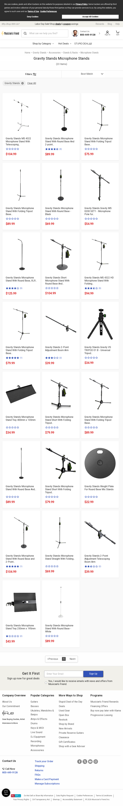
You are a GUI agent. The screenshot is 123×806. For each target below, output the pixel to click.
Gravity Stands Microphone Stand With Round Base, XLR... (21, 279)
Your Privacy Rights (21, 799)
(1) (21, 358)
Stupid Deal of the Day (70, 701)
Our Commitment (11, 706)
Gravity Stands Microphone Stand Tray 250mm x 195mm (21, 627)
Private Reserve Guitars (71, 732)
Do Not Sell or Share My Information (38, 796)
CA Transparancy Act (41, 799)
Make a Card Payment (47, 779)
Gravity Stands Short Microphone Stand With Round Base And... (57, 280)
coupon (67, 24)
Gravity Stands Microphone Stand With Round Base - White (59, 628)
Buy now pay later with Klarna (105, 710)
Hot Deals (63, 43)
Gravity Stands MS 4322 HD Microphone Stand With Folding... (99, 280)
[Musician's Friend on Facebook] (79, 761)
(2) (60, 358)
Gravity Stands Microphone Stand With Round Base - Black (59, 211)
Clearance (64, 737)
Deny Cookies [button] (32, 17)
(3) (60, 149)
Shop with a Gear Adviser (72, 746)
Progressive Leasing (101, 715)
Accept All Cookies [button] (90, 17)
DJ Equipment (38, 736)
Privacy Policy (81, 4)
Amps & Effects (39, 719)
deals (58, 24)
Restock (63, 719)
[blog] (14, 714)
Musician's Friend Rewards (104, 701)
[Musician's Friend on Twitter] (85, 761)
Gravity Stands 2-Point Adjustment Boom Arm (57, 349)
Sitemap (56, 799)
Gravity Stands (39, 52)
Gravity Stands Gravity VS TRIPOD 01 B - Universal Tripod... (97, 350)
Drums (34, 723)
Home (27, 52)
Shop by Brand (66, 724)
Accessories (55, 52)
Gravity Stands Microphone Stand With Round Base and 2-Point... (20, 558)
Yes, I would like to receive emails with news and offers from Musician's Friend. (80, 683)
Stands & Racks (70, 52)
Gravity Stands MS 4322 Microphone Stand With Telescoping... (18, 141)
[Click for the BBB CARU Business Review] (16, 795)
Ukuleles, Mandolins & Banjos (42, 712)
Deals (62, 706)
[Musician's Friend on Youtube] (90, 761)
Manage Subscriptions (47, 783)
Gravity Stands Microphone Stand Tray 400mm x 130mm (21, 418)
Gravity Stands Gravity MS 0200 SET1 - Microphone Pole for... (98, 211)
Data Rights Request (65, 796)
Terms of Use (33, 11)
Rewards (100, 24)
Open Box (64, 715)
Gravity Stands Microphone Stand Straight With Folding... (60, 557)
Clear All (31, 83)
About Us (7, 701)
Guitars (34, 701)
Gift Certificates (67, 741)
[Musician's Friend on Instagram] (95, 761)
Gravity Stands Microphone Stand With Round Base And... (21, 488)
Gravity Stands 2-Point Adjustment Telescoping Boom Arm (97, 558)
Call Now (10, 770)
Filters (28, 74)
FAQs (37, 774)
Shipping (39, 765)
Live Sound (36, 732)
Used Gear (64, 710)
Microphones (37, 745)
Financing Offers (99, 706)
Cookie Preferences (48, 11)
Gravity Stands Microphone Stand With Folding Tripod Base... (98, 141)
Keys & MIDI (37, 727)
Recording (36, 741)
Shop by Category (42, 43)
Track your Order (44, 761)
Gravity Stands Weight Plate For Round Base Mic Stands (99, 488)
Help (118, 24)
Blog (110, 24)
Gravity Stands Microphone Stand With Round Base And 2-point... (59, 141)
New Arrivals (65, 728)
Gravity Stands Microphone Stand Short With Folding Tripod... (59, 419)
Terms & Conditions (104, 796)
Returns (39, 770)
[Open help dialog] (6, 793)
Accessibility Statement (72, 799)
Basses (35, 706)
